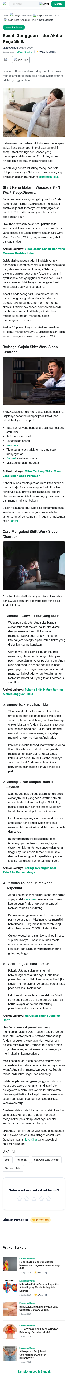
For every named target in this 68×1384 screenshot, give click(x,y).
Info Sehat (27, 15)
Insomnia (12, 445)
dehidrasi (30, 899)
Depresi (11, 458)
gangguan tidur (48, 177)
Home (5, 15)
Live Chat (31, 1139)
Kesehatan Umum (51, 15)
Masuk (58, 4)
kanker (14, 521)
